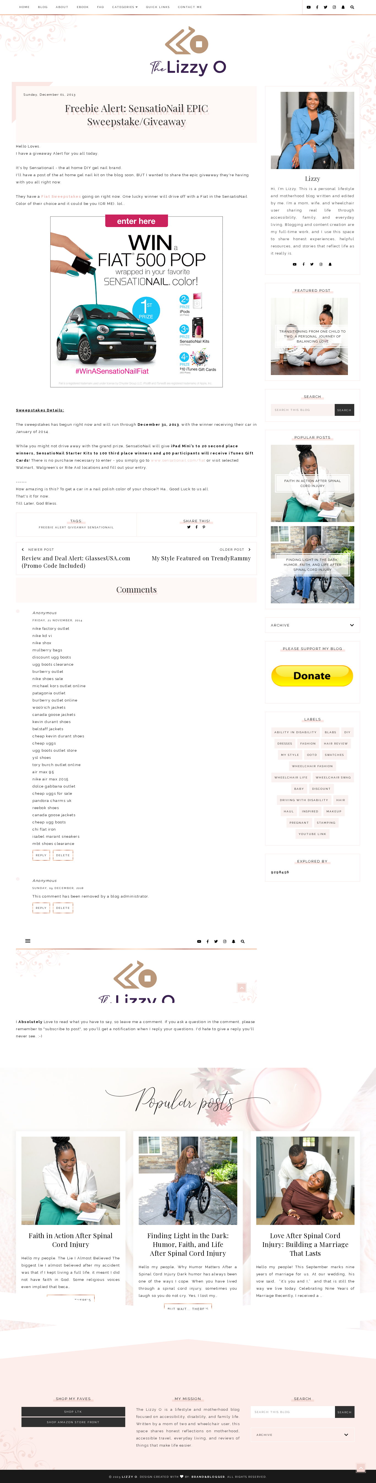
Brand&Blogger (208, 1476)
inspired (310, 811)
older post (233, 550)
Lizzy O (130, 1476)
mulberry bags (47, 650)
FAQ (100, 7)
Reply (41, 855)
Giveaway (77, 527)
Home (24, 7)
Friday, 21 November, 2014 (57, 620)
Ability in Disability (295, 732)
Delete (63, 855)
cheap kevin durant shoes (58, 736)
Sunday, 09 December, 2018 (58, 888)
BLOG (43, 7)
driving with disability (304, 800)
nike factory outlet (51, 629)
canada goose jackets (53, 715)
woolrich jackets (49, 707)
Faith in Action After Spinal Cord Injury (312, 483)
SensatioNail (101, 527)
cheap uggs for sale (52, 793)
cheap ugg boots (49, 822)
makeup (334, 811)
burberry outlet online (54, 700)
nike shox (42, 643)
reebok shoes (45, 808)
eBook (83, 7)
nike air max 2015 (50, 779)
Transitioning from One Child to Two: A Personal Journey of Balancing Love (312, 336)
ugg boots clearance (53, 664)
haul (289, 811)
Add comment (240, 933)
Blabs (330, 732)
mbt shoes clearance (53, 844)
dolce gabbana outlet (53, 786)
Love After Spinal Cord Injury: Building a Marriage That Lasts (305, 1244)
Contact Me (190, 7)
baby (299, 788)
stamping (326, 822)
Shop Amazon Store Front (73, 1422)
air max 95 (43, 772)
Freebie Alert (53, 527)
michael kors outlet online (59, 686)
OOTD (312, 754)
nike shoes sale (47, 679)
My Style (290, 754)
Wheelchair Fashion (312, 766)
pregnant (299, 822)
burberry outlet (48, 672)
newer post (40, 550)
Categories (124, 7)
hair (340, 800)
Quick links (158, 7)
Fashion (308, 743)
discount (321, 788)
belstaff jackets (47, 729)
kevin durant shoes (51, 722)
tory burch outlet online (56, 765)
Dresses (284, 743)
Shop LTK (73, 1411)
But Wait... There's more (188, 1311)
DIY (347, 732)
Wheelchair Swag (333, 777)
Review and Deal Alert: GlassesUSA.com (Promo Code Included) (76, 561)
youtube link (312, 834)
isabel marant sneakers (56, 836)
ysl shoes (41, 758)
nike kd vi (42, 636)
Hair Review (336, 743)
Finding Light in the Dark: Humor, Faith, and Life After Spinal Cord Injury (313, 565)
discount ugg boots (51, 657)
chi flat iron (44, 829)
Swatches (334, 754)
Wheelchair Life (291, 777)
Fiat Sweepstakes (61, 196)
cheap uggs (44, 743)
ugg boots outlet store (54, 750)
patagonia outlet (49, 693)
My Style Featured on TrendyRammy (201, 558)
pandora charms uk (52, 801)
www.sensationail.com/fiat (178, 460)
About (62, 7)
